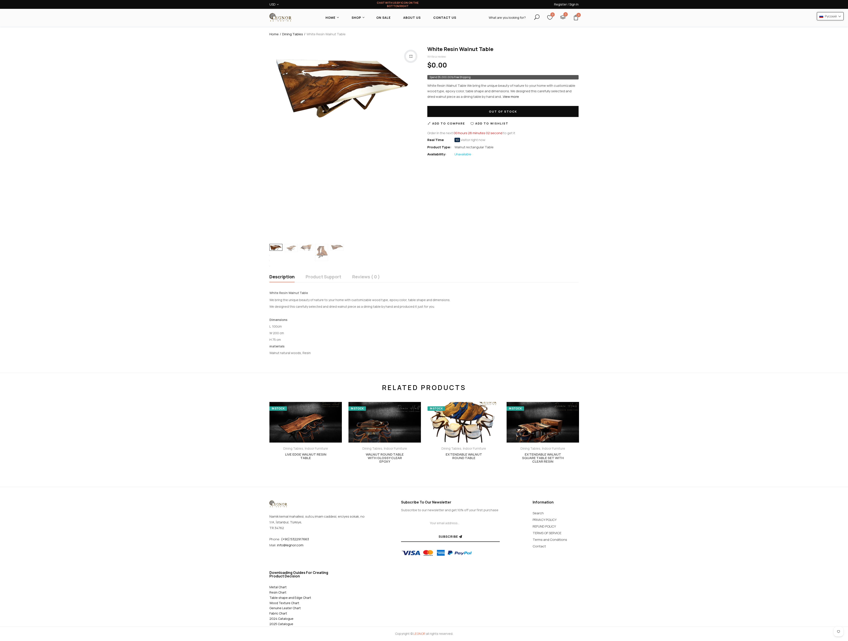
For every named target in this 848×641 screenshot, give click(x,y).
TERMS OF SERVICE (547, 533)
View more (511, 96)
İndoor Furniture (316, 448)
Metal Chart (278, 587)
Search (538, 513)
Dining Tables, (294, 448)
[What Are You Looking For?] (532, 17)
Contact (539, 546)
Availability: (436, 154)
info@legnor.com (290, 545)
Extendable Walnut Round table (464, 456)
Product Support (323, 277)
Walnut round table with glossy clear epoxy (385, 458)
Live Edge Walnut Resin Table (305, 456)
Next (590, 430)
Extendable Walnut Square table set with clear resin (543, 458)
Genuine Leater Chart (285, 608)
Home (274, 34)
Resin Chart (277, 592)
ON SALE (383, 17)
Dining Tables (292, 34)
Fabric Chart (278, 613)
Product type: (439, 147)
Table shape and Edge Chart (290, 598)
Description (282, 277)
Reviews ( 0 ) (366, 277)
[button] (830, 16)
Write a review (436, 56)
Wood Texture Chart (284, 603)
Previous (257, 430)
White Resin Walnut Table (460, 49)
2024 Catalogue (281, 618)
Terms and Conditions (550, 539)
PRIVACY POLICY (545, 519)
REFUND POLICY (544, 526)
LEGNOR (419, 634)
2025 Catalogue (281, 624)
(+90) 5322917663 (295, 539)
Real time (435, 140)
